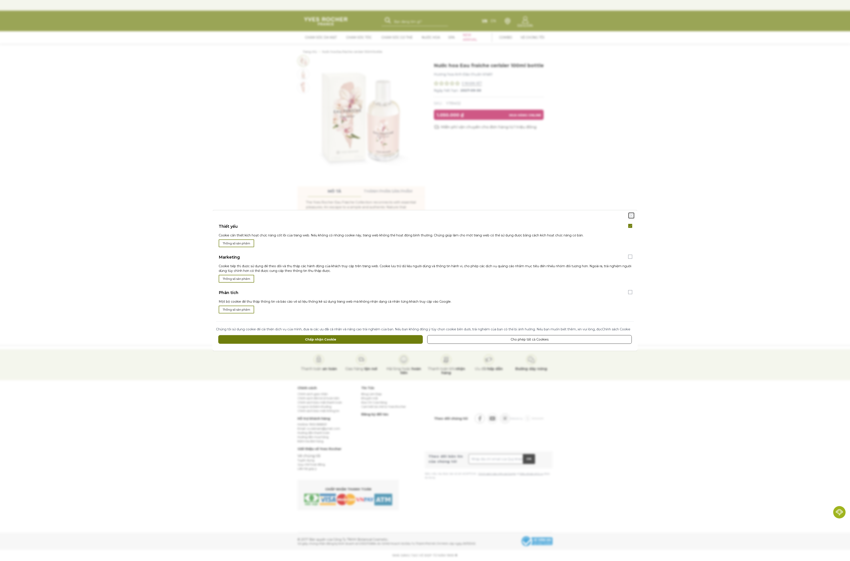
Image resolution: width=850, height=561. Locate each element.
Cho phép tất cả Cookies (530, 339)
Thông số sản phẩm (236, 243)
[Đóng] (631, 215)
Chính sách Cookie (616, 329)
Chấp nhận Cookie (320, 339)
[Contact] (839, 512)
